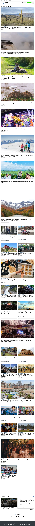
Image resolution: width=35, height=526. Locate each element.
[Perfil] (17, 514)
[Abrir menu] (1, 3)
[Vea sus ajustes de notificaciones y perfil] (33, 3)
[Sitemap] (23, 516)
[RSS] (21, 516)
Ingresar (24, 2)
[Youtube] (16, 516)
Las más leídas (5, 496)
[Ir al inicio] (6, 3)
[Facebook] (11, 516)
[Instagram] (18, 516)
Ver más (31, 509)
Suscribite (29, 2)
